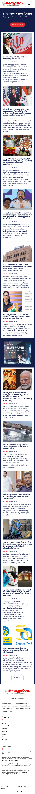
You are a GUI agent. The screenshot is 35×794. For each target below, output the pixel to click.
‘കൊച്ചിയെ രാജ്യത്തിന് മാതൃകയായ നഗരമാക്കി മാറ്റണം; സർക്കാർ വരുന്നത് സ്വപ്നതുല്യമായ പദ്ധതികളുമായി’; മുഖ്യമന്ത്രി (17, 216)
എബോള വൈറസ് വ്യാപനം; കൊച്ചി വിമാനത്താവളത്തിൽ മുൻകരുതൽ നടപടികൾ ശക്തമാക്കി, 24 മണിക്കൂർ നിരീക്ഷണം (17, 593)
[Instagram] (17, 791)
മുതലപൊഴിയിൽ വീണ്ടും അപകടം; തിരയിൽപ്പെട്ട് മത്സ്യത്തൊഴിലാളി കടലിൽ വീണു (16, 446)
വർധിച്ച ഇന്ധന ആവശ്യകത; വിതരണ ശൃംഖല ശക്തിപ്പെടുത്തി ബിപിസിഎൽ (15, 650)
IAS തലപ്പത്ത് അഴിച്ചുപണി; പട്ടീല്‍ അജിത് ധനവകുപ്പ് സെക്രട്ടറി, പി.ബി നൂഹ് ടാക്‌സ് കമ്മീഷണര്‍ (16, 316)
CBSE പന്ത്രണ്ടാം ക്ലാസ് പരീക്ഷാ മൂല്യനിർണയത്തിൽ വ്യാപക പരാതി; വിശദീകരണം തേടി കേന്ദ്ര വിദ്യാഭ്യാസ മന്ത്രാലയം (17, 268)
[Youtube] (22, 791)
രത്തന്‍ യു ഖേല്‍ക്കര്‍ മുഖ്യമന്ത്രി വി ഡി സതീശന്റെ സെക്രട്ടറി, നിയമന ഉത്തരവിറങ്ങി (16, 496)
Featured (5, 62)
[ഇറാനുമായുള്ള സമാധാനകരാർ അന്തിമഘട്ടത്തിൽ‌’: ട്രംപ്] (17, 43)
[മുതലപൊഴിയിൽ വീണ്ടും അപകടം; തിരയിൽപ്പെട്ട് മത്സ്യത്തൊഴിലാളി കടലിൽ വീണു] (17, 431)
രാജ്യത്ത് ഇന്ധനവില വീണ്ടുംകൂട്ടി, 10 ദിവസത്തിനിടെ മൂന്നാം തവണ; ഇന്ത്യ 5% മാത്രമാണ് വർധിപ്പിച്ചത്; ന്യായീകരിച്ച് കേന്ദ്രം (17, 545)
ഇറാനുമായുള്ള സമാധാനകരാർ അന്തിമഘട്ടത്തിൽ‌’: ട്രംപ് (15, 58)
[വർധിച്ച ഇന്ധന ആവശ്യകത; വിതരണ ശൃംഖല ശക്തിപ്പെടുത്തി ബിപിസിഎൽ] (17, 635)
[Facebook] (13, 791)
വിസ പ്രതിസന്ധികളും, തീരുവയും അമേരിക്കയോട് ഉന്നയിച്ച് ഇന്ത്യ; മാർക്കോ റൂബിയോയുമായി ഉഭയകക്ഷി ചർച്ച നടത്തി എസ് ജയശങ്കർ (17, 112)
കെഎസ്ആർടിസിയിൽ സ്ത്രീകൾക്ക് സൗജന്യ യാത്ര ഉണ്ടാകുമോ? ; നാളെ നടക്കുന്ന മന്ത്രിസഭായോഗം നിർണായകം (17, 162)
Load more (17, 677)
